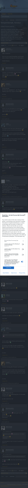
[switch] (22, 244)
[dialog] (14, 244)
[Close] (25, 215)
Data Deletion (6, 272)
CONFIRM (8, 267)
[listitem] (14, 241)
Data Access (14, 272)
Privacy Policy (22, 272)
